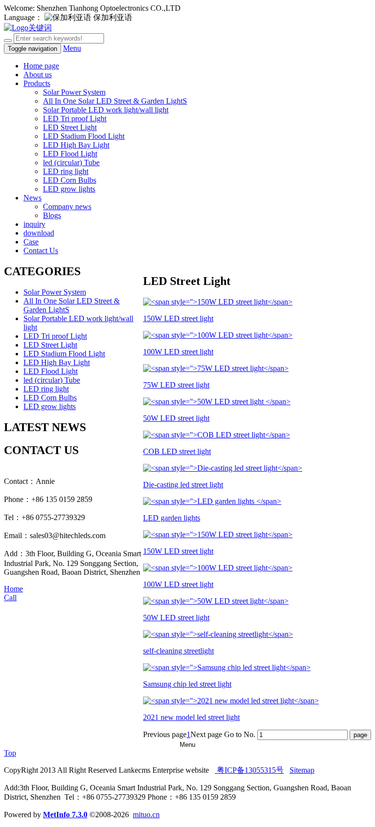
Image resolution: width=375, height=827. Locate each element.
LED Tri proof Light (74, 118)
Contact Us (40, 250)
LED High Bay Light (76, 145)
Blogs (52, 215)
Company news (67, 206)
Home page (41, 66)
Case (31, 242)
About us (37, 74)
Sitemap (302, 770)
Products (36, 83)
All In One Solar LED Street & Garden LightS (115, 101)
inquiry (34, 224)
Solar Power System (74, 92)
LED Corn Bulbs (69, 180)
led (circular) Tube (71, 162)
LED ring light (65, 171)
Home (13, 589)
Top (10, 753)
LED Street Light (70, 127)
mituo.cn (146, 814)
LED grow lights (69, 189)
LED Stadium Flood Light (84, 136)
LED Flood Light (70, 154)
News (32, 198)
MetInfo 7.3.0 (65, 814)
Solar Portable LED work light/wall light (105, 110)
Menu (72, 48)
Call (10, 597)
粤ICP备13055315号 (249, 770)
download (38, 233)
